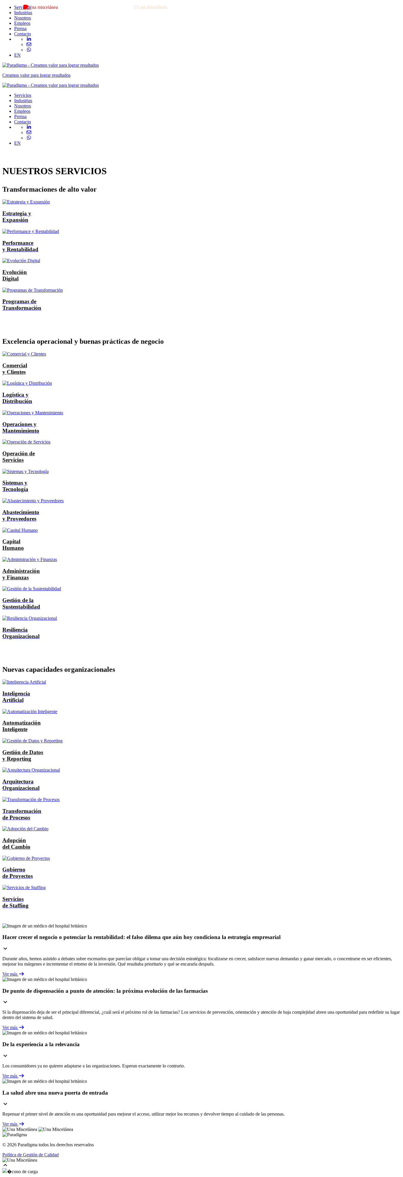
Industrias (23, 12)
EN (17, 55)
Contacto (22, 33)
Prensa (20, 28)
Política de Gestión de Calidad (30, 1154)
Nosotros (22, 17)
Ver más (10, 974)
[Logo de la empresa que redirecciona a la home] (50, 85)
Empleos (22, 23)
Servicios (22, 7)
